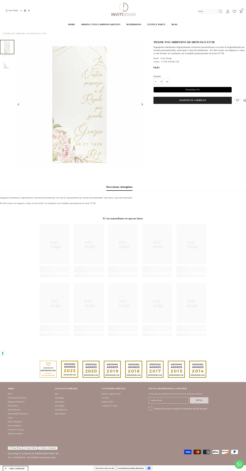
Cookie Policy (31, 448)
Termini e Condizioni (48, 448)
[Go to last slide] (18, 104)
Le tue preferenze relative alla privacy (130, 468)
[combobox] (207, 11)
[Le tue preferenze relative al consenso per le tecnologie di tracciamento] (2, 353)
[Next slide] (142, 104)
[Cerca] (210, 11)
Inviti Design (166, 58)
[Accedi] (227, 11)
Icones (53, 458)
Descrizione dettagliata (119, 186)
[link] (55, 271)
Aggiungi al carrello (192, 100)
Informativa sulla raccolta (104, 468)
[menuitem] (7, 47)
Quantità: (157, 76)
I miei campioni (16, 468)
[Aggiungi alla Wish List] (237, 100)
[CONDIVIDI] (243, 100)
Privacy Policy (16, 448)
